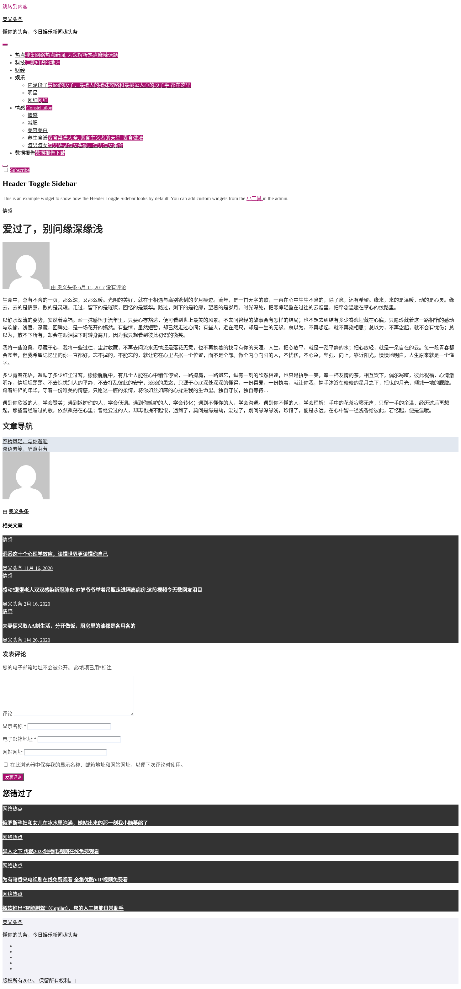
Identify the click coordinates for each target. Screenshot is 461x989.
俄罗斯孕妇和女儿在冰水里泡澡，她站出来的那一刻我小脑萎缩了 (75, 823)
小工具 (254, 198)
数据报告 (40, 153)
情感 (33, 107)
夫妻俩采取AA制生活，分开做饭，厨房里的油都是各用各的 (69, 626)
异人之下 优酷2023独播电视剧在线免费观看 (51, 851)
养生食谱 (85, 138)
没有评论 (116, 287)
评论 (8, 713)
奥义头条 (13, 19)
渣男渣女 (75, 145)
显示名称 (14, 726)
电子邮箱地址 (19, 739)
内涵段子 (109, 85)
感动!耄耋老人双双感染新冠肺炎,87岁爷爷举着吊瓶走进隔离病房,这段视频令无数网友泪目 (102, 590)
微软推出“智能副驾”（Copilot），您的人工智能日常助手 (63, 908)
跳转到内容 (15, 6)
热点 (66, 55)
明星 (33, 92)
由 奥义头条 (64, 287)
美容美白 (38, 130)
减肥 (33, 122)
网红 (38, 100)
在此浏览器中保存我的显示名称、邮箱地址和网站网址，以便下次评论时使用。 (98, 765)
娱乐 (20, 77)
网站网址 (13, 752)
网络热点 (13, 808)
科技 (37, 62)
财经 (20, 70)
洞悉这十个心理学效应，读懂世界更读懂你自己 (55, 554)
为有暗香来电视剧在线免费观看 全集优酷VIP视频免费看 (65, 879)
